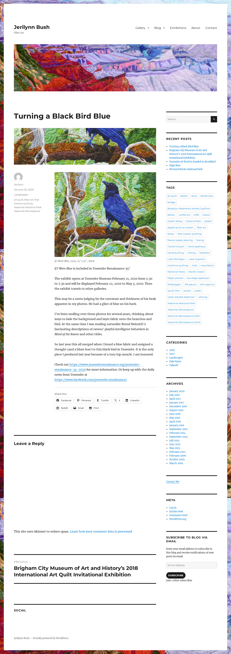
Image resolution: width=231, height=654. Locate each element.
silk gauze (191, 284)
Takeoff (173, 365)
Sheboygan (174, 284)
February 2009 (177, 455)
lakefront (204, 252)
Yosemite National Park (28, 207)
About (195, 28)
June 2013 (174, 444)
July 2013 (174, 440)
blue (194, 195)
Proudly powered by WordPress (51, 638)
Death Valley (174, 221)
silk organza (207, 284)
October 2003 (176, 459)
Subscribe (175, 575)
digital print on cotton (180, 227)
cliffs (196, 214)
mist (194, 265)
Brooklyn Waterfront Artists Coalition (188, 208)
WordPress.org (177, 519)
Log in (172, 507)
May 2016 (174, 417)
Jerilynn (18, 184)
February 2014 (177, 432)
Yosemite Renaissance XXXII (184, 322)
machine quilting (177, 265)
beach (184, 195)
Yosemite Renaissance (27, 211)
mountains (207, 265)
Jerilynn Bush (32, 27)
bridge (171, 202)
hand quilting (175, 252)
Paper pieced (175, 278)
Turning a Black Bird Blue (184, 146)
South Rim (173, 290)
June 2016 (175, 414)
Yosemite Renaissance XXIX (183, 315)
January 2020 (176, 391)
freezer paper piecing (180, 240)
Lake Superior (197, 259)
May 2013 (174, 448)
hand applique (197, 246)
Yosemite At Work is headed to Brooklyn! (192, 161)
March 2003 (176, 463)
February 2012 (177, 451)
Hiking (192, 252)
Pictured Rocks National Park (185, 169)
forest (170, 233)
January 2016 (176, 425)
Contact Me (172, 481)
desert (208, 221)
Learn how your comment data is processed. (101, 531)
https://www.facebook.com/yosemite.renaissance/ (91, 379)
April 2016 (175, 421)
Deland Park (193, 221)
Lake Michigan (176, 259)
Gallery (140, 28)
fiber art (29, 199)
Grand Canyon (175, 246)
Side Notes (175, 361)
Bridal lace (207, 195)
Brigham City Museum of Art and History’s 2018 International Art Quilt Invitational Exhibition (190, 154)
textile (187, 290)
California (184, 214)
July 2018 (174, 395)
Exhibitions (178, 28)
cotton (206, 214)
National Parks (176, 271)
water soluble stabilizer (181, 297)
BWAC (171, 214)
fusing (200, 240)
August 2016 (176, 410)
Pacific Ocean (196, 271)
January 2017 (176, 402)
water (198, 290)
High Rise (174, 165)
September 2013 (178, 436)
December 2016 (178, 406)
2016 (172, 350)
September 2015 (178, 429)
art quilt (18, 199)
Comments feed (178, 515)
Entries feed (176, 511)
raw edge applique (198, 278)
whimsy (203, 297)
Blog (157, 28)
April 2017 (175, 398)
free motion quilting (189, 233)
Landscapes (21, 194)
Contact (211, 28)
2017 (172, 353)
